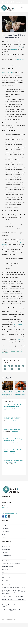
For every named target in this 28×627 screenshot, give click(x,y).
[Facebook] (5, 366)
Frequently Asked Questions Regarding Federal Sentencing (12, 428)
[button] (3, 389)
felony (21, 47)
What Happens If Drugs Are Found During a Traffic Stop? (13, 461)
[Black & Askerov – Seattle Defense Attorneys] (8, 5)
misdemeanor (14, 49)
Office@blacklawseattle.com (9, 513)
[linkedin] (6, 516)
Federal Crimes (15, 431)
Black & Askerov (18, 324)
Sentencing (15, 420)
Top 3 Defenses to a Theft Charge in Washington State (20, 393)
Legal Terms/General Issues (13, 351)
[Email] (18, 369)
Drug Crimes (15, 463)
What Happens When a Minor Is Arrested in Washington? (12, 450)
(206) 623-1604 (6, 507)
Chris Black (6, 350)
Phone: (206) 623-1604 (8, 2)
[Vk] (12, 369)
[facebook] (3, 516)
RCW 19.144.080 (7, 72)
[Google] (9, 516)
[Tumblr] (22, 366)
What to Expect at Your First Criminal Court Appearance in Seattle (7, 394)
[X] (8, 366)
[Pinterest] (5, 369)
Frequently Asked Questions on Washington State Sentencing (12, 417)
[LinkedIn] (15, 366)
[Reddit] (12, 366)
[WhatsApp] (19, 366)
